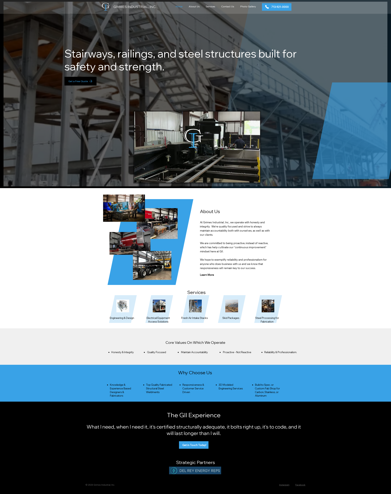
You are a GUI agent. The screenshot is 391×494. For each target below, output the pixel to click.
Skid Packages (230, 317)
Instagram (284, 484)
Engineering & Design (122, 317)
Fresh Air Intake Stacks (194, 317)
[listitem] (123, 311)
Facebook (300, 484)
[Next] (372, 117)
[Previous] (18, 117)
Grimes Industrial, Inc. (134, 7)
